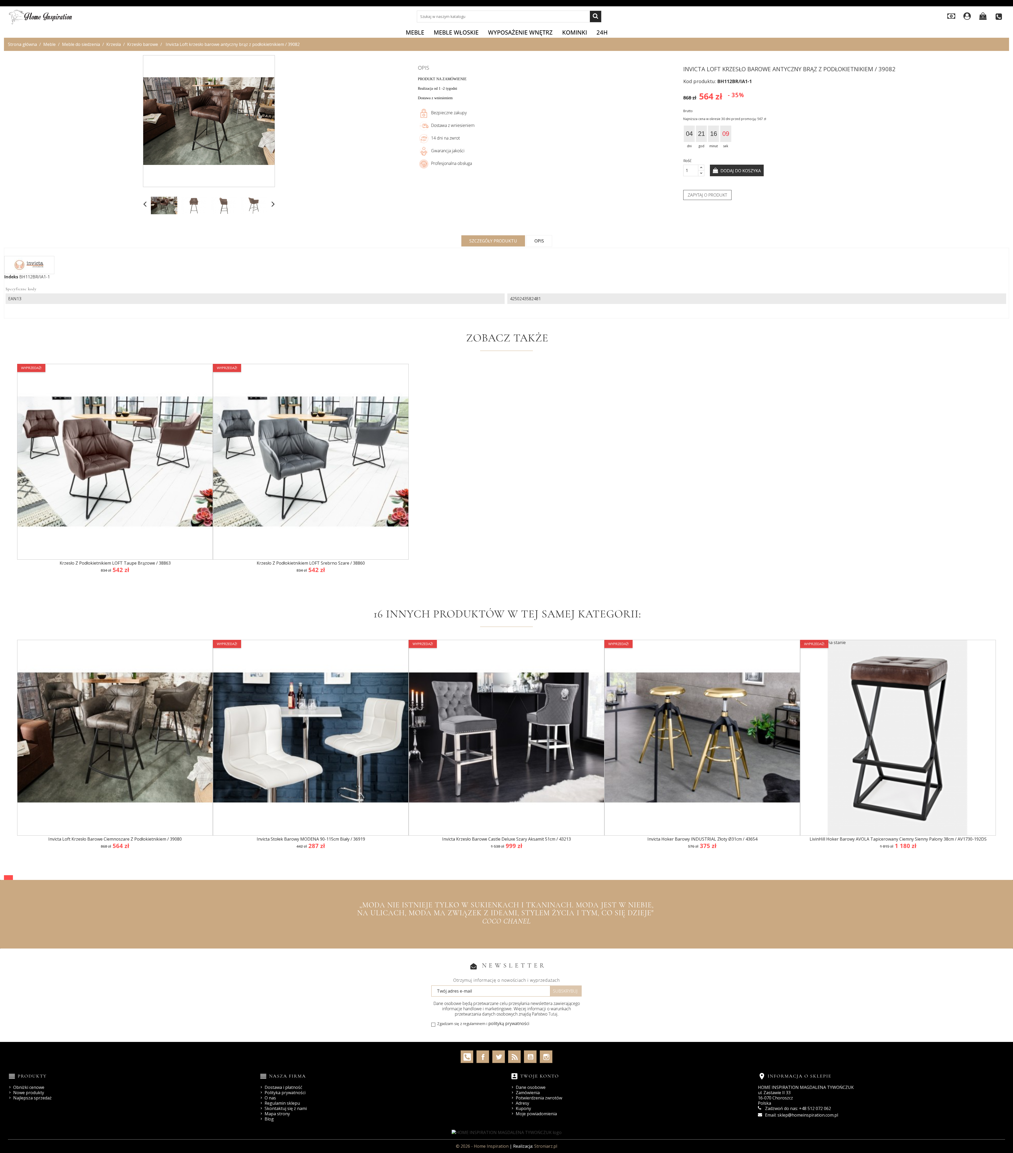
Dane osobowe (531, 1087)
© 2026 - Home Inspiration (483, 1146)
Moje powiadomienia (536, 1114)
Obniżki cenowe (28, 1087)
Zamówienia (528, 1092)
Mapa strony (277, 1114)
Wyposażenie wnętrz (520, 32)
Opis (539, 241)
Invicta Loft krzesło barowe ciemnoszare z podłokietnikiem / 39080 (115, 839)
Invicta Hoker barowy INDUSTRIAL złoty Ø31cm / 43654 (702, 839)
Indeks (11, 276)
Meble (415, 32)
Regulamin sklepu (282, 1103)
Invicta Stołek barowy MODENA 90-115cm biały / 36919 (311, 839)
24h (602, 32)
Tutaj (552, 1014)
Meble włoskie (456, 32)
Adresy (522, 1103)
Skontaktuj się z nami (286, 1108)
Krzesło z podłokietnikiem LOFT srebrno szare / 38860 (311, 563)
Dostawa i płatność (283, 1087)
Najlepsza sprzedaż (32, 1098)
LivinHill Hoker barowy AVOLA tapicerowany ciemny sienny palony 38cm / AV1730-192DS (898, 839)
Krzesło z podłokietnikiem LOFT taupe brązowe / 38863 (115, 563)
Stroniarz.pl (545, 1146)
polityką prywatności (508, 1023)
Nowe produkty (28, 1092)
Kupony (523, 1108)
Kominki (574, 32)
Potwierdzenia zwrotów (539, 1098)
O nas (270, 1098)
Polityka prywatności (285, 1092)
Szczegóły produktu (493, 241)
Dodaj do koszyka (740, 171)
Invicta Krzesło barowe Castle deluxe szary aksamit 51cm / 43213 (506, 839)
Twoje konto (539, 1076)
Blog (269, 1119)
